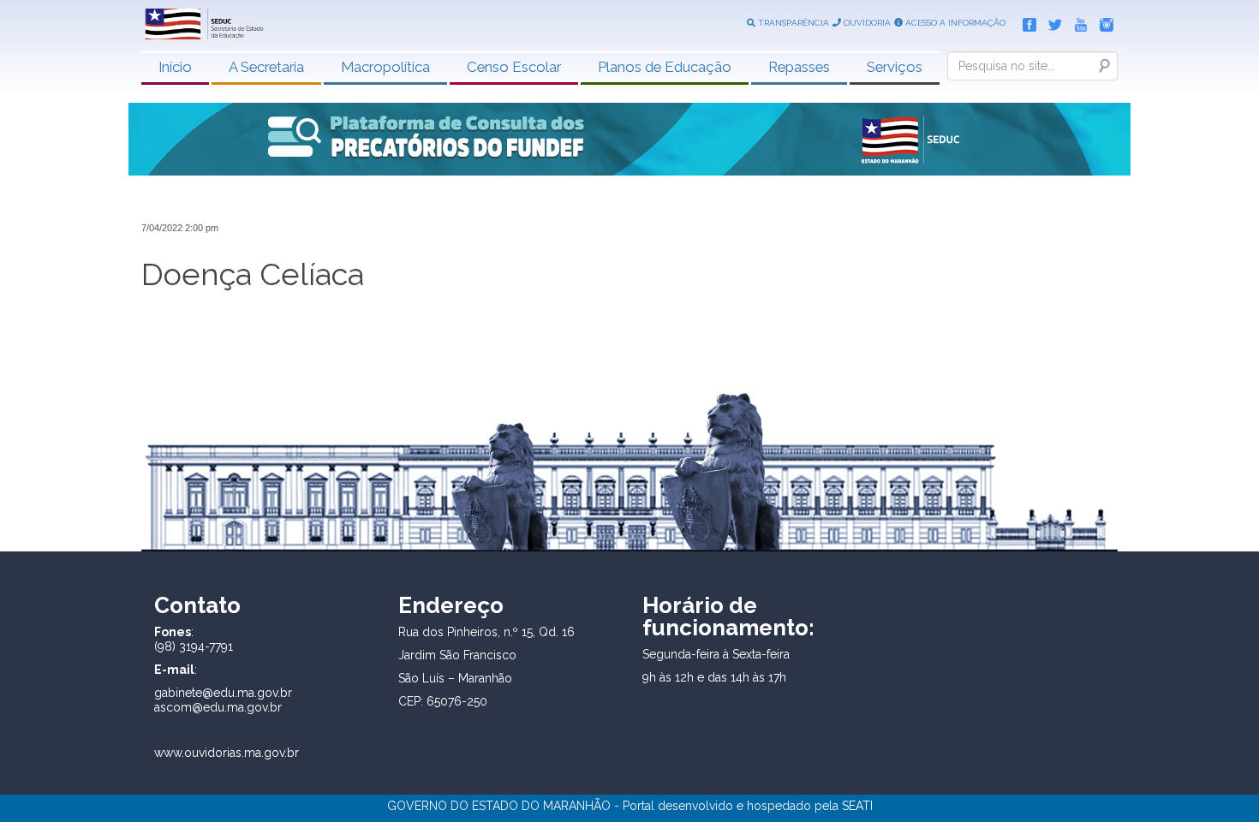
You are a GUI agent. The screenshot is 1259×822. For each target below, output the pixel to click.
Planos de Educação (664, 66)
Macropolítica (385, 66)
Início (175, 66)
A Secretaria (266, 66)
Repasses (799, 66)
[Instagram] (1102, 21)
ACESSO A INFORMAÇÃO (954, 22)
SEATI (857, 806)
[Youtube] (1076, 21)
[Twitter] (1051, 21)
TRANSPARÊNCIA (792, 22)
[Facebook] (1025, 21)
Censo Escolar (514, 66)
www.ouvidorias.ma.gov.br (226, 752)
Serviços (894, 66)
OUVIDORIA (866, 22)
